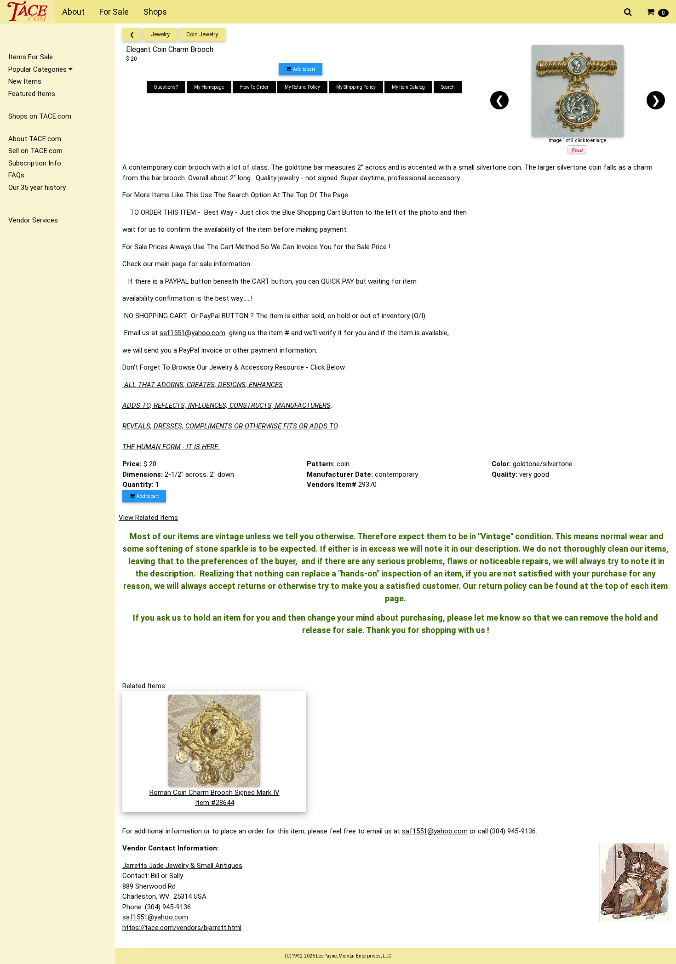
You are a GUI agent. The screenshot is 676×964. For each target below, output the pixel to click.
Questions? (166, 87)
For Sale (114, 12)
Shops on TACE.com (39, 116)
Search (448, 87)
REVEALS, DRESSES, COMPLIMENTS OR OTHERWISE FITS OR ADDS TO (230, 426)
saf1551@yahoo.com (192, 333)
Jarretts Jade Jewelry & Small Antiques (182, 865)
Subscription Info (34, 163)
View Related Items (148, 517)
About (73, 12)
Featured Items (31, 94)
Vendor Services (33, 220)
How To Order (254, 87)
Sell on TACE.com (35, 151)
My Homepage (209, 87)
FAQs (16, 175)
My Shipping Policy (356, 87)
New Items (24, 81)
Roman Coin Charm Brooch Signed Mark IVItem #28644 (214, 797)
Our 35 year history (37, 187)
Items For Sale (30, 57)
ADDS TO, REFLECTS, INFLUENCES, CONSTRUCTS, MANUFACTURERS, (227, 405)
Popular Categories (38, 69)
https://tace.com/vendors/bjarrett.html (181, 928)
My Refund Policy (302, 87)
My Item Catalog (408, 87)
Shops (155, 12)
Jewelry (160, 34)
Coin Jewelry (202, 34)
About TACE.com (34, 139)
